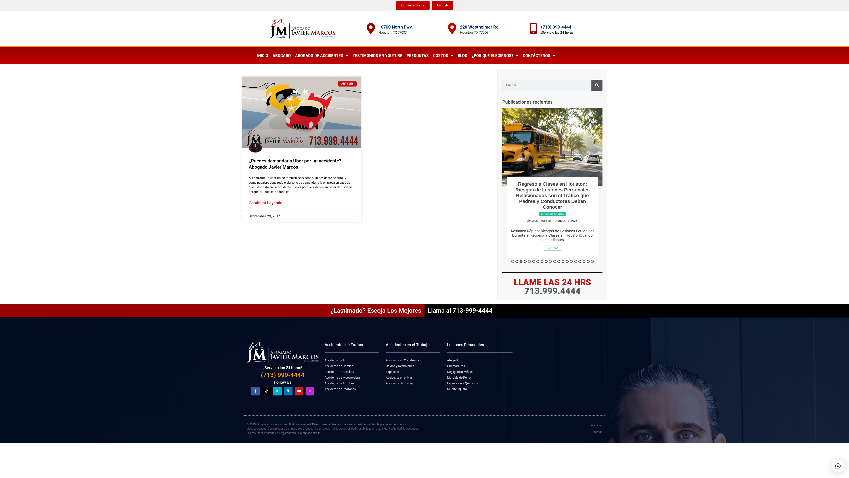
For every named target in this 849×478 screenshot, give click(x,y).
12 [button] (558, 261)
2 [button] (516, 261)
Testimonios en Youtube (377, 55)
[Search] (596, 85)
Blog (462, 55)
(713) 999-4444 (556, 27)
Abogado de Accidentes (319, 55)
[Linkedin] (288, 391)
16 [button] (575, 261)
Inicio (262, 55)
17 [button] (579, 261)
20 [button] (592, 261)
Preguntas (418, 55)
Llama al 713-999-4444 (460, 310)
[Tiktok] (266, 391)
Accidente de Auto (552, 214)
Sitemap (597, 432)
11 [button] (554, 261)
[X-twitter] (277, 391)
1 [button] (512, 261)
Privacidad (595, 425)
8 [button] (542, 261)
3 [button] (521, 261)
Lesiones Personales (465, 344)
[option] (552, 185)
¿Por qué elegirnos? (492, 55)
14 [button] (567, 261)
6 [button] (533, 261)
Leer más (552, 248)
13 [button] (563, 261)
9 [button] (546, 261)
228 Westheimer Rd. (480, 27)
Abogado (282, 55)
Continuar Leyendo (265, 202)
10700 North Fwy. (396, 27)
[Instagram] (310, 391)
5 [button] (529, 261)
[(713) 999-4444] (533, 28)
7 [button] (537, 261)
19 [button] (588, 261)
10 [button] (550, 261)
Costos (440, 55)
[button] (838, 466)
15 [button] (571, 261)
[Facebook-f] (255, 391)
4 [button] (525, 261)
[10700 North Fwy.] (370, 28)
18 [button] (584, 261)
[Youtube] (299, 391)
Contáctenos (536, 55)
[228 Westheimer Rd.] (452, 28)
